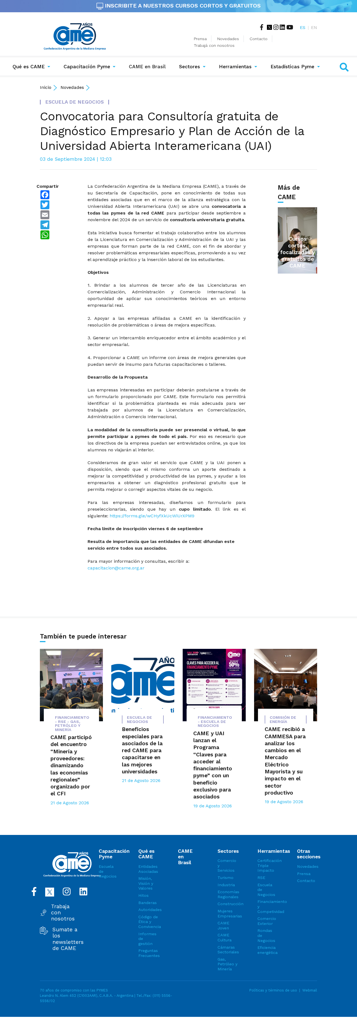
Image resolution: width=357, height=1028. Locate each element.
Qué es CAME (29, 66)
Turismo (225, 877)
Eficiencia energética (267, 950)
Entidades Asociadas (148, 869)
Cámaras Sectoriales (228, 949)
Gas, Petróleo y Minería (227, 964)
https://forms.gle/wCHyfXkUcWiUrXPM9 (152, 515)
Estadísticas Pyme (292, 66)
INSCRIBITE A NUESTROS (182, 5)
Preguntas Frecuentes (148, 953)
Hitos (143, 895)
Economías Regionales (228, 894)
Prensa (200, 38)
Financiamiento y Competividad (267, 906)
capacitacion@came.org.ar (116, 568)
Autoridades (148, 909)
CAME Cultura (224, 937)
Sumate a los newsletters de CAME (68, 939)
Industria (226, 885)
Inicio (45, 87)
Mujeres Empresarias (228, 913)
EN (314, 27)
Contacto (258, 38)
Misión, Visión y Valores (145, 883)
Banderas (147, 902)
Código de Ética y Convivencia (148, 922)
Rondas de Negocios (266, 935)
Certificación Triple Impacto (267, 865)
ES (302, 27)
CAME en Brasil (148, 66)
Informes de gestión (147, 939)
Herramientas (235, 66)
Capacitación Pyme (87, 66)
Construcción (228, 904)
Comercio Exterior (266, 921)
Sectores (189, 66)
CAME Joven (223, 925)
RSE (261, 877)
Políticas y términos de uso (273, 990)
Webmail (309, 990)
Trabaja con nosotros (63, 912)
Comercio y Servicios (227, 865)
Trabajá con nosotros (214, 45)
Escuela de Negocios (108, 871)
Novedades (228, 38)
